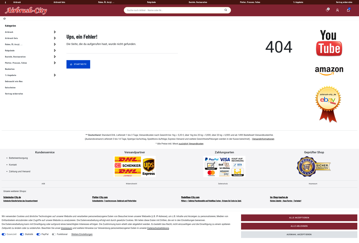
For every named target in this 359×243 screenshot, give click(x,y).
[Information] (5, 2)
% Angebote (10, 75)
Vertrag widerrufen (14, 93)
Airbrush (9, 32)
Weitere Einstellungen (82, 234)
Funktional (62, 234)
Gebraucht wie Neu (14, 81)
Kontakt (13, 164)
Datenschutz (223, 184)
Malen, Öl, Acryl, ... (14, 44)
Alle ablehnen (299, 226)
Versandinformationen (263, 139)
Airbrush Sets (11, 38)
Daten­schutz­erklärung (158, 228)
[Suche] (226, 10)
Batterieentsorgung (18, 158)
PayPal (45, 234)
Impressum (313, 184)
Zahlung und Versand (19, 171)
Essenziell (12, 234)
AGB (43, 184)
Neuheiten (10, 69)
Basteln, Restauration (15, 56)
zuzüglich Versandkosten (191, 143)
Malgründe (10, 50)
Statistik (29, 234)
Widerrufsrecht (131, 184)
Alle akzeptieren (299, 218)
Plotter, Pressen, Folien (16, 62)
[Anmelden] (338, 10)
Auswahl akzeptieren (299, 234)
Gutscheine (10, 87)
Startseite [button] (80, 64)
